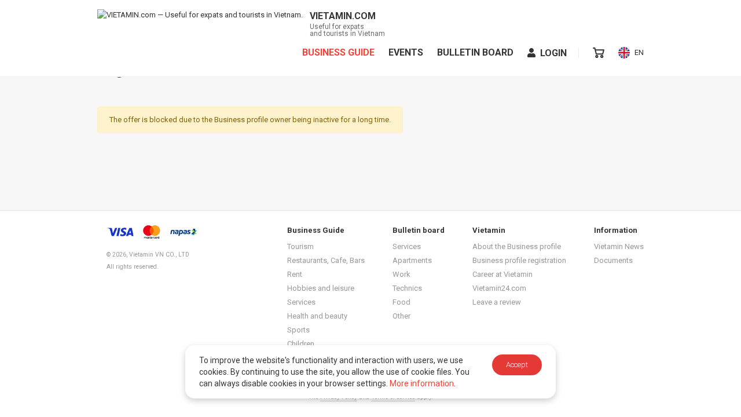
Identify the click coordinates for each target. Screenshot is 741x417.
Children (300, 343)
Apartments (412, 260)
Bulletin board (475, 52)
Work (401, 274)
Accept (517, 364)
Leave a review (496, 302)
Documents (613, 260)
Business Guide (338, 52)
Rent (294, 274)
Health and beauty (317, 316)
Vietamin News (619, 246)
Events (405, 52)
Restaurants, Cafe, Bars (326, 260)
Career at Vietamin (502, 274)
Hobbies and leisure (320, 288)
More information (422, 383)
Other (401, 316)
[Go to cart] (598, 52)
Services (301, 302)
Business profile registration (519, 260)
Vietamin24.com (499, 288)
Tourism (300, 246)
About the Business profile (516, 246)
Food (401, 302)
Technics (407, 288)
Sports (298, 329)
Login (553, 53)
